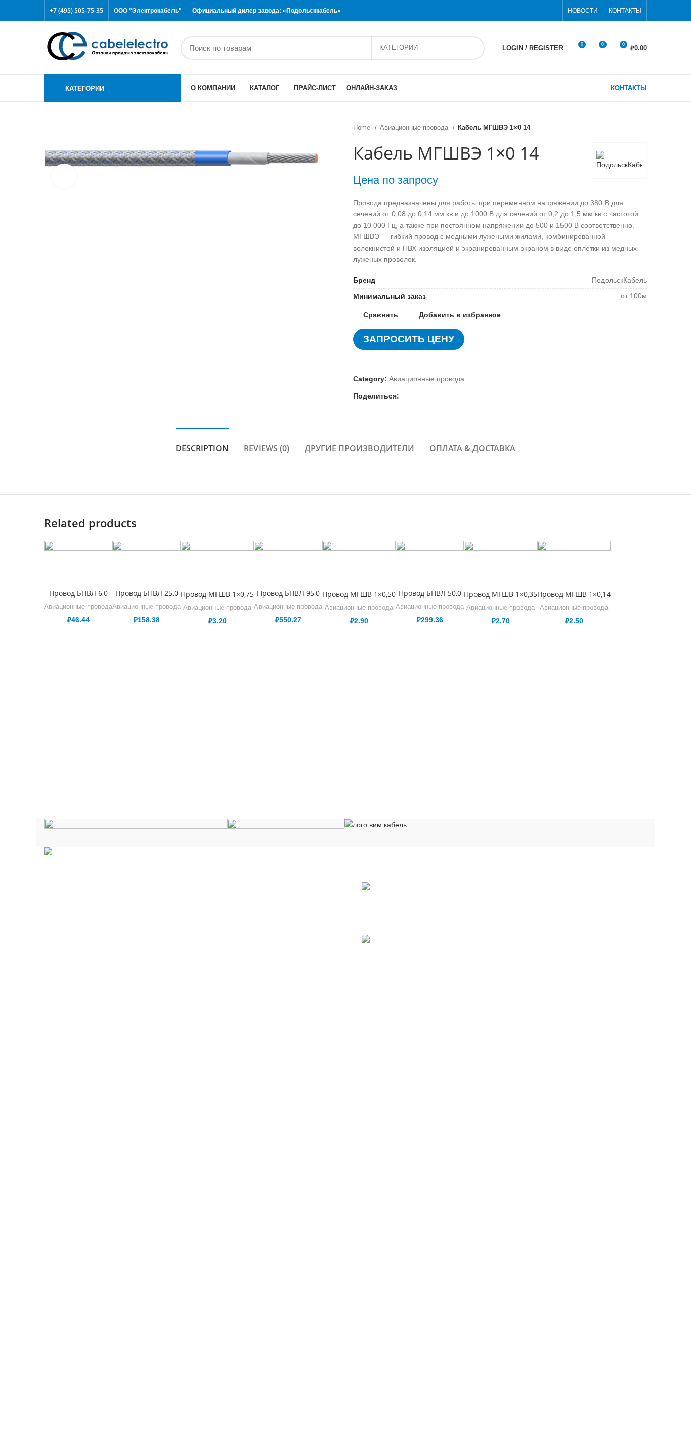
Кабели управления (85, 1378)
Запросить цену (408, 339)
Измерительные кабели (92, 1118)
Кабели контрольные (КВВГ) (99, 1133)
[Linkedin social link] (442, 396)
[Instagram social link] (528, 10)
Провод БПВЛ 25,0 (146, 593)
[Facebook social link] (504, 10)
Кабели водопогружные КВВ (99, 1073)
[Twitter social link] (516, 10)
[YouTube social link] (539, 10)
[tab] (202, 443)
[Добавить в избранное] (639, 557)
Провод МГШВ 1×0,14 (574, 594)
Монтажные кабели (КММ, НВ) (103, 1203)
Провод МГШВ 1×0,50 (359, 594)
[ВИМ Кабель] (375, 824)
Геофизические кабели (91, 1103)
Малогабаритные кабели (94, 1148)
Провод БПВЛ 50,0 (430, 593)
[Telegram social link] (454, 396)
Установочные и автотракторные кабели (119, 1393)
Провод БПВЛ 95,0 (288, 593)
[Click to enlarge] (64, 176)
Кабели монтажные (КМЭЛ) (98, 1218)
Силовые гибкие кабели (92, 1348)
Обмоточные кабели (86, 1248)
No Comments (423, 924)
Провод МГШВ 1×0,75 (217, 594)
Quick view (639, 602)
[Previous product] (622, 128)
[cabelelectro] (285, 827)
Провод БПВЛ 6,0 (78, 593)
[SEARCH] (471, 48)
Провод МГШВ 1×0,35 (500, 594)
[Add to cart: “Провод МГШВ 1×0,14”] (639, 580)
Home (362, 127)
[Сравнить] (78, 570)
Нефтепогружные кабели (94, 1233)
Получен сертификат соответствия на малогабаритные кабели (456, 905)
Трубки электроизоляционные (102, 1408)
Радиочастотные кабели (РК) (101, 1278)
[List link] (191, 933)
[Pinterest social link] (551, 10)
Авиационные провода (415, 127)
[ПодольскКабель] (135, 832)
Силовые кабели (80, 1293)
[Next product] (642, 128)
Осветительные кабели (91, 1263)
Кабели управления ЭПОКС (99, 1088)
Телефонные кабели (87, 1363)
